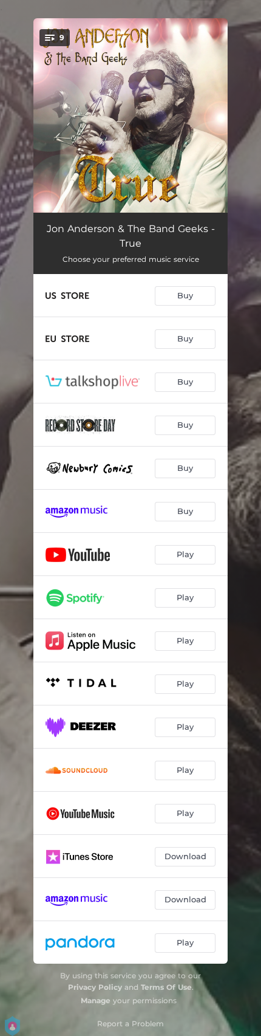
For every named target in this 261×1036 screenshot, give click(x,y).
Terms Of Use (166, 987)
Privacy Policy (95, 987)
